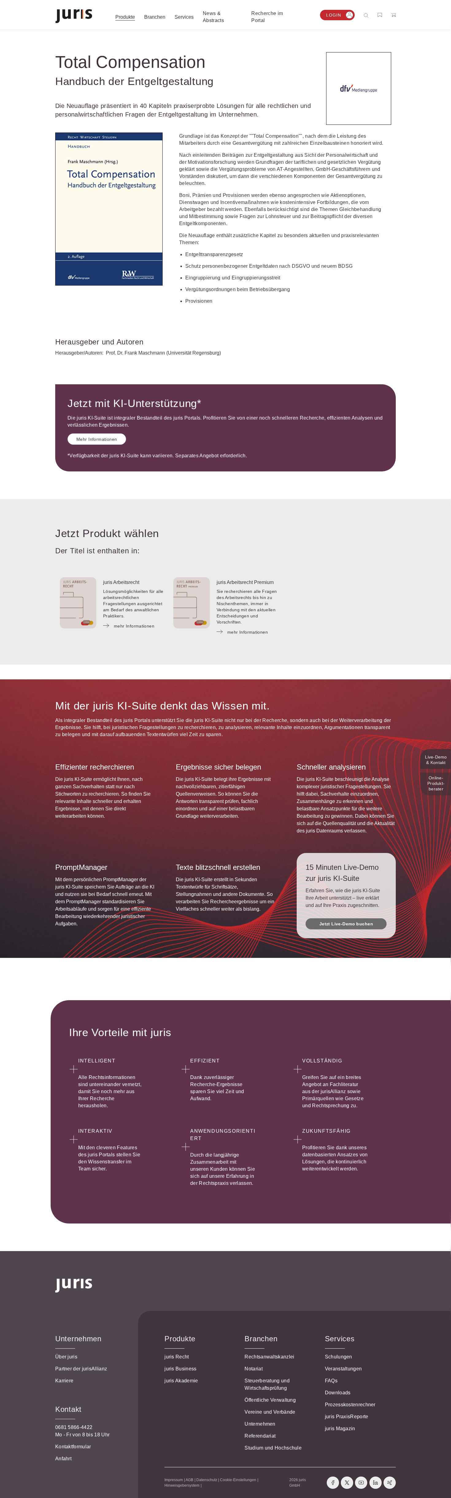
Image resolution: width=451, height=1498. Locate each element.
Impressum (173, 1480)
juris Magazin (340, 1428)
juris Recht (176, 1356)
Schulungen (338, 1356)
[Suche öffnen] (367, 15)
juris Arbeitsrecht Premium (245, 582)
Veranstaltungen (343, 1368)
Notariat (253, 1368)
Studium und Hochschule (273, 1447)
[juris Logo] (73, 16)
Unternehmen (260, 1424)
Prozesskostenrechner (350, 1404)
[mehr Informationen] (78, 603)
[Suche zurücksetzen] (361, 15)
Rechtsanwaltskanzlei (269, 1356)
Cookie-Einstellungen (238, 1480)
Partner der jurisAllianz (81, 1368)
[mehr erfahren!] (358, 88)
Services (340, 1339)
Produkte (179, 1339)
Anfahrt (63, 1458)
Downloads (338, 1392)
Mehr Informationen (96, 439)
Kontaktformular (73, 1446)
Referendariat (260, 1435)
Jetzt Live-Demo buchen (346, 923)
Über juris (66, 1356)
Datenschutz (206, 1480)
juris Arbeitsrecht (121, 582)
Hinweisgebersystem (181, 1485)
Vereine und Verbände (270, 1412)
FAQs (331, 1380)
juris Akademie (181, 1380)
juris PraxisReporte (346, 1416)
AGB (189, 1480)
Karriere (64, 1380)
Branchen (261, 1339)
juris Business (180, 1368)
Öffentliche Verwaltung (270, 1400)
